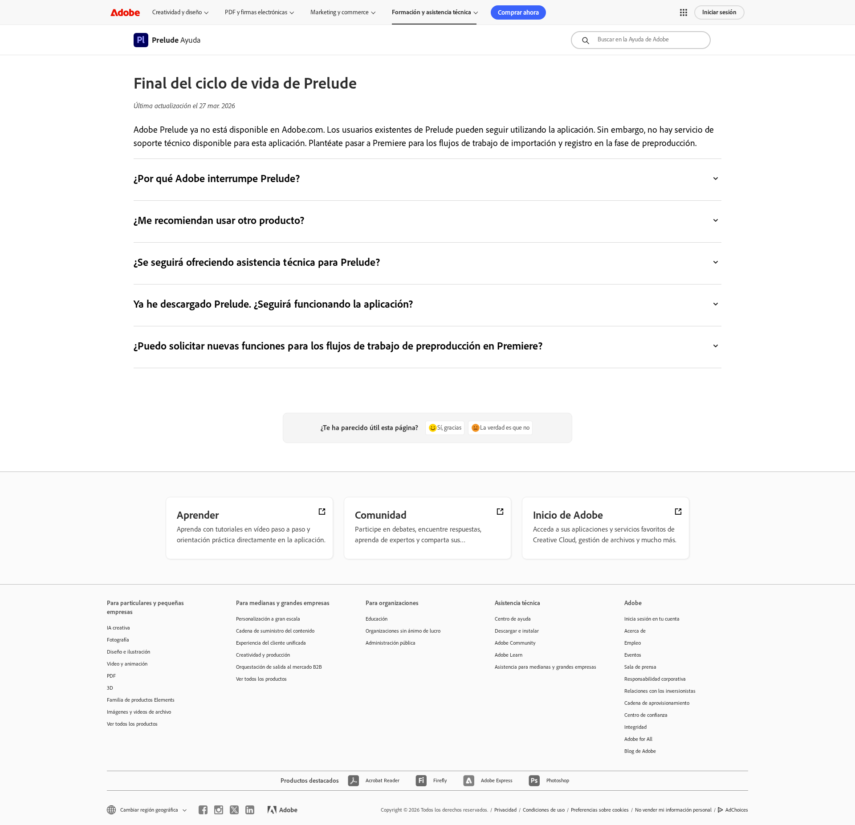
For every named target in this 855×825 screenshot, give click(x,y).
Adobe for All (638, 739)
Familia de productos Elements (141, 700)
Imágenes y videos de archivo (139, 712)
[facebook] (203, 809)
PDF (111, 676)
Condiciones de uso (544, 810)
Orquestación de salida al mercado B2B (279, 667)
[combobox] (641, 40)
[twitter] (234, 809)
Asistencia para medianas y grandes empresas (545, 667)
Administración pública (390, 643)
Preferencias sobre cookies (600, 810)
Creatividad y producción (263, 655)
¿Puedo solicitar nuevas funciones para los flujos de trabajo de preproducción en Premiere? (338, 345)
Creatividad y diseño (177, 12)
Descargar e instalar (517, 631)
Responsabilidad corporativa (655, 679)
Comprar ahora (518, 12)
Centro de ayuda (513, 619)
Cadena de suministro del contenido (275, 631)
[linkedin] (249, 809)
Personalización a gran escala (268, 619)
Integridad (635, 727)
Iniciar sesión (719, 12)
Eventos (632, 655)
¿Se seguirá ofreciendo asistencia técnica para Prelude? (257, 262)
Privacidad (505, 810)
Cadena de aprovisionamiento (656, 703)
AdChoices (736, 810)
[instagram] (218, 809)
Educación (376, 619)
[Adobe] (125, 12)
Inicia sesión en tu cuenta (652, 619)
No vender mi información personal (673, 810)
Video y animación (127, 664)
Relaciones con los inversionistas (660, 691)
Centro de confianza (646, 715)
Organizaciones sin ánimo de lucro (403, 631)
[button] (683, 12)
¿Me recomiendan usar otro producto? (220, 220)
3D (110, 688)
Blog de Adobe (640, 751)
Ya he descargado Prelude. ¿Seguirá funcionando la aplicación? (273, 303)
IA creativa (118, 628)
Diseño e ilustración (128, 652)
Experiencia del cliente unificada (271, 643)
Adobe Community (515, 643)
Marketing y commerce (339, 12)
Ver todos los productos (132, 724)
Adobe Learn (508, 655)
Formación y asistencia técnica (431, 12)
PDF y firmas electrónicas (256, 12)
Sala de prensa (640, 667)
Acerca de (635, 631)
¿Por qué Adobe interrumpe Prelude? (217, 178)
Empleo (632, 643)
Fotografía (118, 640)
